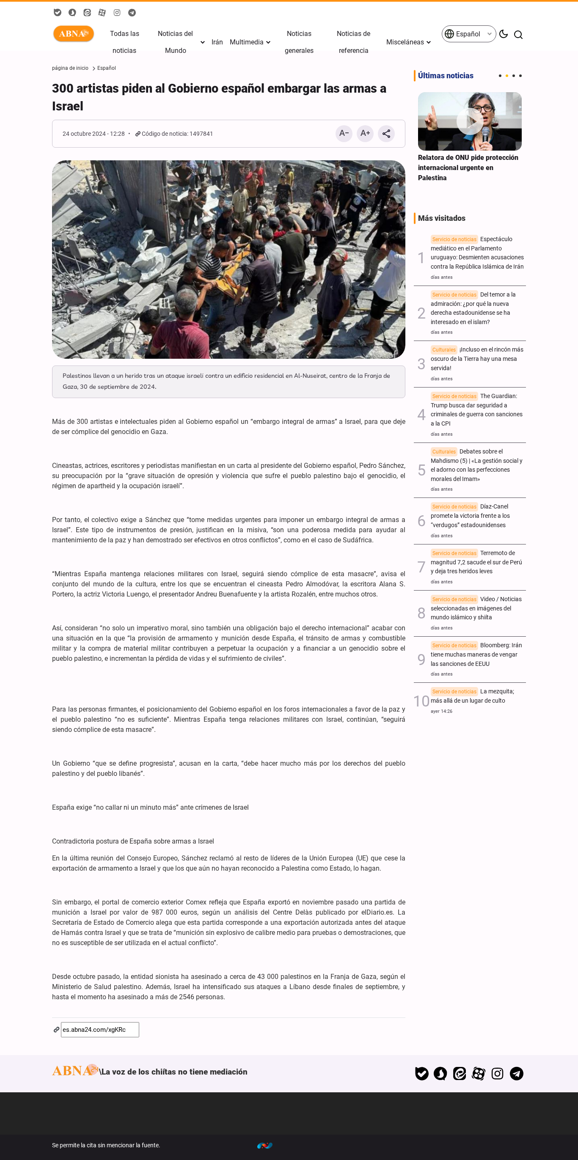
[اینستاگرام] (497, 1074)
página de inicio (70, 68)
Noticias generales (299, 42)
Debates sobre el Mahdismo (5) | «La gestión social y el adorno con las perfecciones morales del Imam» (477, 465)
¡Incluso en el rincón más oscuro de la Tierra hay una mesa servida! (477, 359)
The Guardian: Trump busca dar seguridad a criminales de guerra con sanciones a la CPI (477, 410)
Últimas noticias (445, 75)
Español (467, 34)
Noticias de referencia (353, 42)
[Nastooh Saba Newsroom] (269, 1145)
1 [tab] (500, 75)
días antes (442, 277)
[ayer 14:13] (470, 121)
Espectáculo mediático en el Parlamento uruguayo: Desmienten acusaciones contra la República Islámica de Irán (477, 253)
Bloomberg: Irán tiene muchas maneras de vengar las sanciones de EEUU (476, 655)
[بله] (421, 1074)
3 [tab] (513, 75)
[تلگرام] (516, 1074)
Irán (217, 42)
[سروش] (440, 1074)
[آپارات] (478, 1074)
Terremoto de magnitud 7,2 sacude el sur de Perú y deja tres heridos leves (476, 562)
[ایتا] (459, 1074)
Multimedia (247, 42)
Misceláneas (405, 42)
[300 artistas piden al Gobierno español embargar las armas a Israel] (228, 259)
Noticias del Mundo (175, 42)
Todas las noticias (124, 42)
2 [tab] (507, 75)
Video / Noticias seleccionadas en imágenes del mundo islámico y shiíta (476, 608)
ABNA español (75, 34)
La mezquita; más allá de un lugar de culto (472, 696)
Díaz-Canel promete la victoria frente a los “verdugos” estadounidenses (470, 516)
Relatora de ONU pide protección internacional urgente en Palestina (468, 168)
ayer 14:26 (441, 711)
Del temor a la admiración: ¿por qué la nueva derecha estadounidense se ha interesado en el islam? (473, 308)
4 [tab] (520, 75)
